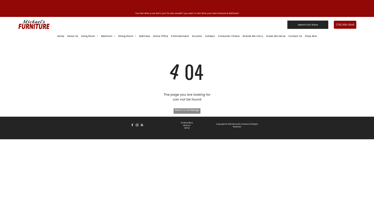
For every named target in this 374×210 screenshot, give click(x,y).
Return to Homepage (187, 110)
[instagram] (137, 125)
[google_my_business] (142, 125)
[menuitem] (61, 36)
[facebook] (132, 125)
